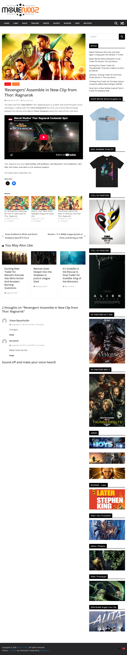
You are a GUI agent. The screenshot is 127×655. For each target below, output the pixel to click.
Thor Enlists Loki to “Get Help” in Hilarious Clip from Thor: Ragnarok (69, 213)
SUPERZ (7, 84)
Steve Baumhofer (19, 320)
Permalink (40, 325)
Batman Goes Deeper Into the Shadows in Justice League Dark (42, 275)
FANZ (77, 23)
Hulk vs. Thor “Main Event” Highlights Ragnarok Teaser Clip (42, 213)
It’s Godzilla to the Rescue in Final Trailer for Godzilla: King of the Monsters (72, 275)
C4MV (15, 23)
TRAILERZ (35, 23)
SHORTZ (56, 23)
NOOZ (24, 23)
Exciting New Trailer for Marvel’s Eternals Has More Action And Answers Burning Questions (14, 278)
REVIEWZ (67, 23)
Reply (11, 335)
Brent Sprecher (28, 100)
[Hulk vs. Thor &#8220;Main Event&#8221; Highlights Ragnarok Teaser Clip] (43, 203)
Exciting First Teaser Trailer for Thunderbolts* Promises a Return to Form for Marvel (106, 68)
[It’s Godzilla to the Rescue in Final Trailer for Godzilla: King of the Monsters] (72, 253)
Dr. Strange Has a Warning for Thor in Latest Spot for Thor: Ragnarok (15, 213)
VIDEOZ (46, 23)
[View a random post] (122, 23)
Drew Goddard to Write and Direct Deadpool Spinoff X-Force (21, 236)
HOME (6, 23)
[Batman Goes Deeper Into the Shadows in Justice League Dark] (43, 253)
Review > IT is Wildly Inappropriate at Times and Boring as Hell (65, 236)
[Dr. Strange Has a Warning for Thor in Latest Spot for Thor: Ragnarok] (16, 203)
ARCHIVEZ (87, 23)
